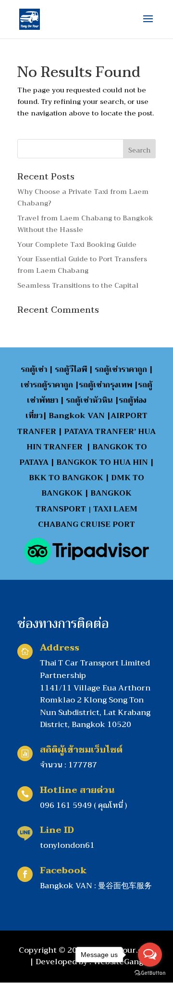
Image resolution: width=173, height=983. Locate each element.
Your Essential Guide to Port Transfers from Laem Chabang (82, 264)
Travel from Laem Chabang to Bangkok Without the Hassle (85, 223)
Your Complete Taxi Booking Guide (76, 244)
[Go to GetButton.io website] (150, 973)
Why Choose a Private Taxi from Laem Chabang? (82, 197)
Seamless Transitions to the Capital (77, 285)
